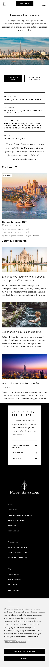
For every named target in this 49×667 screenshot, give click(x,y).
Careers (12, 526)
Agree (24, 658)
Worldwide (17, 453)
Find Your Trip (13, 78)
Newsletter (13, 590)
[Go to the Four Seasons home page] (4, 3)
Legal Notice (21, 642)
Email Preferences (17, 558)
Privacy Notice (10, 642)
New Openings (15, 579)
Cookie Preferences (24, 651)
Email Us (16, 458)
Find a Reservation (17, 553)
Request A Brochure (34, 78)
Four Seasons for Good (20, 515)
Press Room (14, 574)
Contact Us (24, 4)
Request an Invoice (17, 547)
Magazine (12, 585)
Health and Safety (17, 520)
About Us (12, 510)
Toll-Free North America (21, 446)
